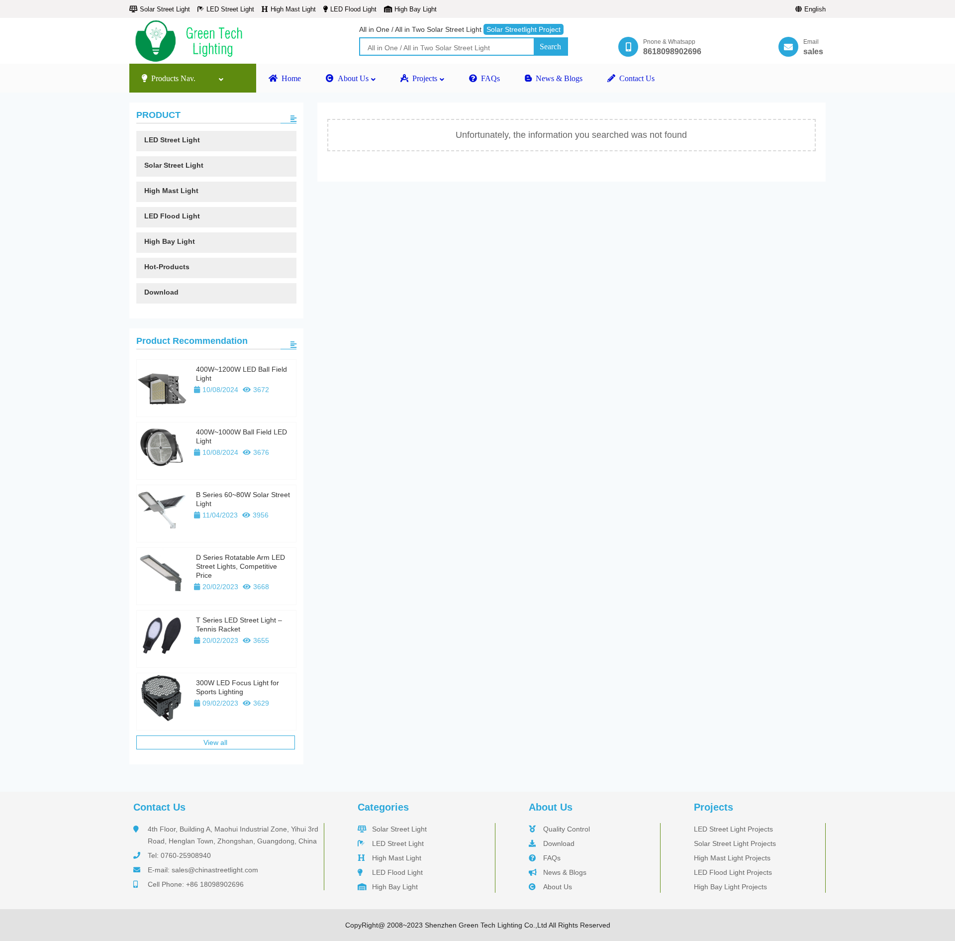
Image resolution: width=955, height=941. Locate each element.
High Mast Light (293, 9)
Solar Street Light (165, 9)
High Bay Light (415, 9)
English (815, 9)
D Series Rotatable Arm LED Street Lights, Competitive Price (240, 566)
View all (215, 742)
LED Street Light (230, 9)
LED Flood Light (353, 9)
